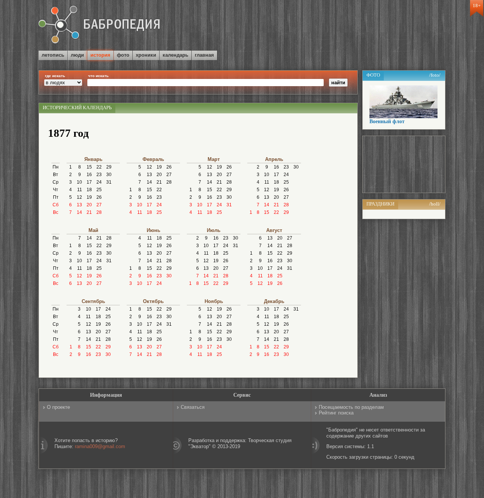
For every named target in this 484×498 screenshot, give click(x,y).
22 (99, 167)
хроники (146, 55)
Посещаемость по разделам (351, 407)
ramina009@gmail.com (100, 446)
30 (109, 174)
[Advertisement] (356, 26)
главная (204, 55)
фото (123, 55)
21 (89, 212)
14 (79, 212)
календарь (175, 55)
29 (109, 167)
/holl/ (435, 204)
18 (89, 189)
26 (99, 197)
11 (79, 189)
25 (99, 189)
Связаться (193, 407)
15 (89, 167)
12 (79, 197)
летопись (53, 55)
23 (99, 174)
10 (79, 182)
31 (109, 182)
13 (79, 204)
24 (99, 182)
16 (89, 174)
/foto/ (435, 75)
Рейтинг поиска (336, 413)
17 (89, 182)
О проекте (58, 407)
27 (99, 204)
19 (89, 197)
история (100, 55)
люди (77, 55)
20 (89, 204)
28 (99, 212)
